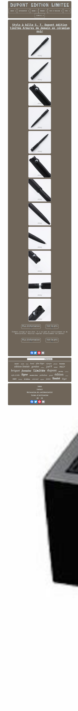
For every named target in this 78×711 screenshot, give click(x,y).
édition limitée (22, 366)
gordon (35, 366)
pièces (66, 371)
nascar (56, 367)
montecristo (34, 375)
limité (56, 378)
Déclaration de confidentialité (40, 392)
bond (32, 363)
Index (40, 386)
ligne (24, 374)
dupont (52, 370)
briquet (15, 370)
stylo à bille (15, 375)
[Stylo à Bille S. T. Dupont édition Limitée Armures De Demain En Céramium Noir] (39, 47)
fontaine (26, 370)
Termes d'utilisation (39, 395)
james (48, 379)
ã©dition (27, 379)
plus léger (40, 363)
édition (59, 374)
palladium (43, 375)
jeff (49, 366)
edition (42, 367)
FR (42, 398)
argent (42, 379)
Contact (40, 389)
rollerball (35, 379)
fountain (62, 364)
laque (27, 364)
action (66, 375)
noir (62, 366)
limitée (39, 370)
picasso (55, 364)
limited (20, 379)
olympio (49, 364)
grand (51, 375)
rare (14, 379)
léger (64, 379)
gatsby (60, 371)
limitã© (17, 364)
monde (22, 364)
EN (37, 398)
